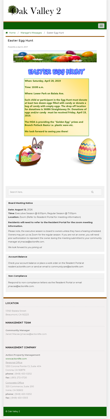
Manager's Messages (31, 33)
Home (12, 33)
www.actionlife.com (16, 358)
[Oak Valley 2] (33, 10)
